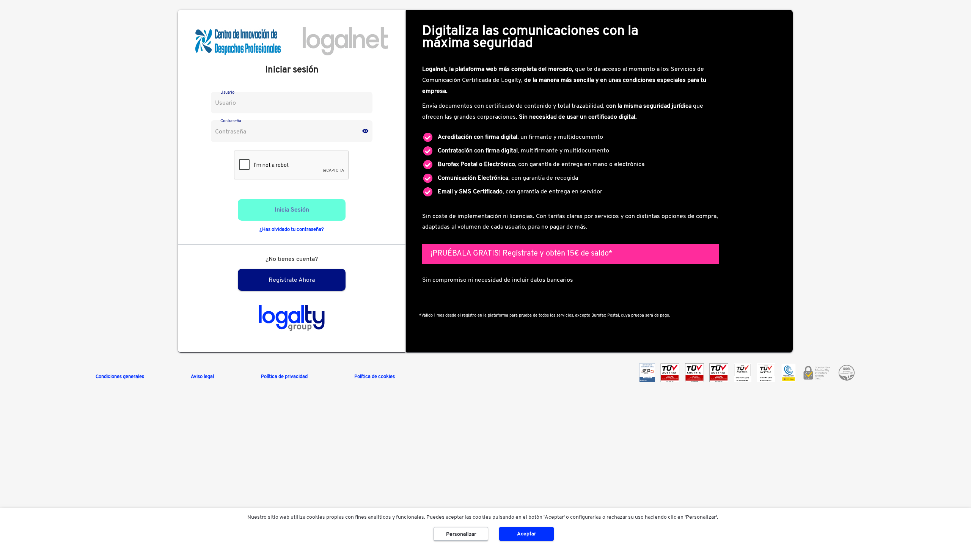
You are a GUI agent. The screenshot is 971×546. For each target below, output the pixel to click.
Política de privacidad (284, 376)
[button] (461, 534)
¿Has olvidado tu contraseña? (291, 229)
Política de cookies (374, 376)
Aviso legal (202, 376)
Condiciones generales (120, 376)
